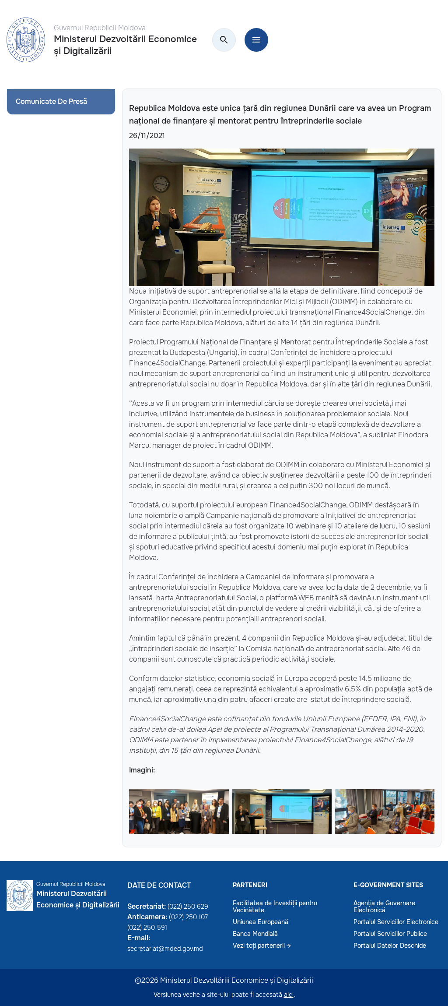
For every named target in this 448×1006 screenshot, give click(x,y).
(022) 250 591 (147, 928)
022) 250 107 (189, 917)
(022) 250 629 (188, 906)
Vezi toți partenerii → (262, 945)
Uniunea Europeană (260, 921)
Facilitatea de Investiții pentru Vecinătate (275, 907)
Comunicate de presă (51, 101)
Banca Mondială (255, 933)
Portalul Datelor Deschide (390, 945)
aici (289, 995)
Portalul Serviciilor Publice (390, 933)
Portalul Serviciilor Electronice (396, 921)
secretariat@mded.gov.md (165, 949)
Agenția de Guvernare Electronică (384, 907)
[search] (224, 40)
